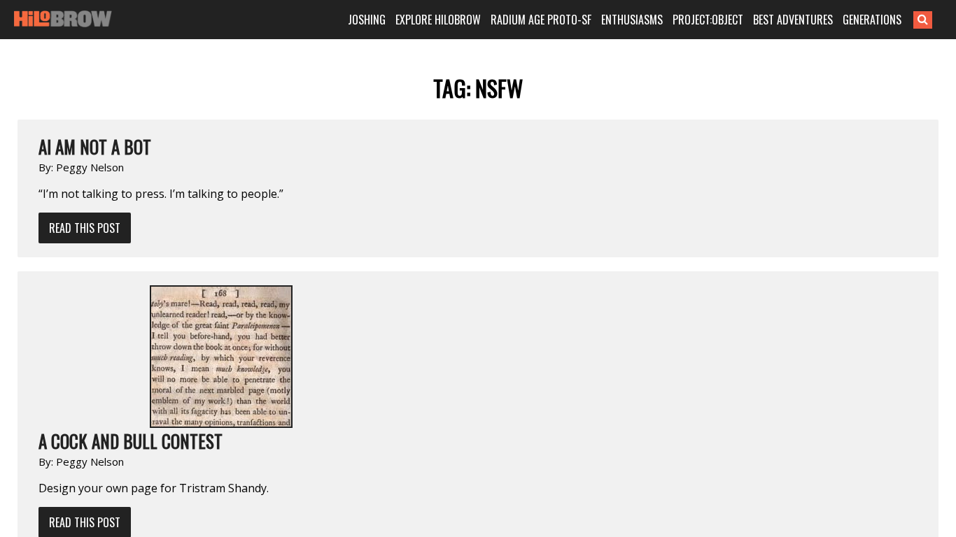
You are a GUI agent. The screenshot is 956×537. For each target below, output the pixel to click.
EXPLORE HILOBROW (438, 19)
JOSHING (367, 19)
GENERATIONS (872, 19)
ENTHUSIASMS (632, 19)
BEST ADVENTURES (793, 19)
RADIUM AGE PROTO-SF (541, 19)
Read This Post (84, 228)
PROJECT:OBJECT (708, 19)
